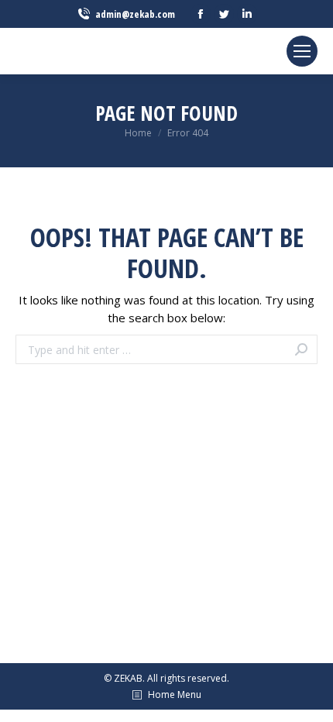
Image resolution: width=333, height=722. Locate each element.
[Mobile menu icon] (302, 51)
